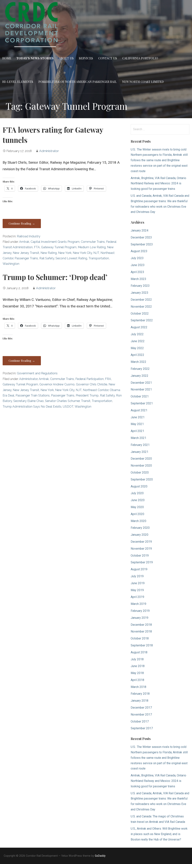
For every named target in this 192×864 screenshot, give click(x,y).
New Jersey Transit (26, 253)
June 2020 (138, 500)
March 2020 (138, 521)
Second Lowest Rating (71, 258)
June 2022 (138, 341)
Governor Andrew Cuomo (57, 384)
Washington (11, 264)
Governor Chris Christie (91, 384)
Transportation (98, 258)
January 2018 (139, 700)
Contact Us (107, 58)
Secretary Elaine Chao (28, 401)
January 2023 (139, 292)
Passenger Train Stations (33, 395)
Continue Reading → (22, 223)
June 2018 (138, 666)
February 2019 (140, 611)
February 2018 (140, 693)
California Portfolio (140, 58)
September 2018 (142, 645)
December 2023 (141, 237)
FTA (37, 247)
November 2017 (141, 714)
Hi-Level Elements (17, 82)
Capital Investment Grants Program (55, 242)
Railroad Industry (28, 236)
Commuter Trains (93, 242)
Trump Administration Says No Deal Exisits (32, 406)
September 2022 (142, 320)
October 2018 (140, 638)
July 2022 (137, 334)
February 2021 (140, 445)
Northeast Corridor (95, 390)
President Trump (87, 395)
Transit (85, 401)
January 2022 (139, 376)
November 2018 (141, 631)
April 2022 (137, 355)
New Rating (48, 253)
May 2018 (137, 673)
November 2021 (141, 389)
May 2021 (137, 424)
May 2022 (137, 348)
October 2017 (140, 721)
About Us (66, 58)
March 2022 (138, 362)
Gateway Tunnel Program (58, 247)
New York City (82, 253)
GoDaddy (100, 855)
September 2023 (142, 244)
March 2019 (138, 604)
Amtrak (24, 242)
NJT (96, 253)
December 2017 (141, 707)
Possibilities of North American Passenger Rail (77, 82)
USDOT (68, 406)
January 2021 (139, 452)
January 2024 (139, 230)
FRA (108, 379)
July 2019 (137, 576)
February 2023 (140, 285)
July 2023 (137, 258)
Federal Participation (89, 379)
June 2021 (138, 417)
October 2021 (140, 396)
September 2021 (142, 403)
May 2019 (137, 590)
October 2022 (140, 313)
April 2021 (137, 431)
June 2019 (138, 583)
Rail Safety (46, 258)
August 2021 (139, 410)
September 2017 (142, 728)
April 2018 (137, 680)
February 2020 (140, 528)
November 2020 (141, 465)
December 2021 (141, 382)
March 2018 (138, 687)
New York (64, 253)
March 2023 (138, 279)
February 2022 (140, 369)
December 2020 (141, 458)
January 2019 (139, 618)
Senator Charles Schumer (62, 401)
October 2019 (140, 555)
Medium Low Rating (92, 247)
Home (6, 58)
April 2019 (137, 597)
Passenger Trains (26, 258)
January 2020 (139, 534)
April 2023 (137, 272)
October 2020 (140, 472)
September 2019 (142, 562)
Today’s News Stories (35, 58)
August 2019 (139, 569)
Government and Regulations (37, 373)
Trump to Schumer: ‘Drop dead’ (55, 277)
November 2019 (141, 548)
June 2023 (138, 265)
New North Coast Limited (143, 82)
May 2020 (137, 507)
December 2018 (141, 624)
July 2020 (137, 493)
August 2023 (139, 251)
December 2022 (141, 299)
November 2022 (141, 306)
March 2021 (138, 438)
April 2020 (137, 514)
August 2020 (139, 486)
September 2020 (142, 479)
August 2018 (139, 652)
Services (86, 58)
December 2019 (141, 541)
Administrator (49, 151)
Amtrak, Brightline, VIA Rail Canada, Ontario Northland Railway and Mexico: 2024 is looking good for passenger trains (158, 183)
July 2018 (137, 659)
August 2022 (139, 327)
